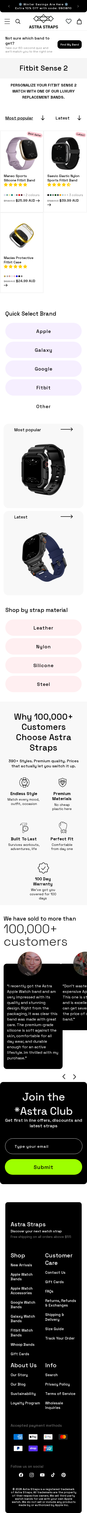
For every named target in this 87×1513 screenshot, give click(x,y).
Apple (43, 331)
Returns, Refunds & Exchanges (60, 1302)
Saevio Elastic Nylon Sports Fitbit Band (63, 177)
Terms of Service (60, 1393)
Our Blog (18, 1384)
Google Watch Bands (23, 1304)
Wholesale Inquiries (54, 1405)
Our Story (19, 1374)
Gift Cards (20, 1353)
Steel (43, 684)
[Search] (18, 21)
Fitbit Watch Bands (22, 1332)
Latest (63, 118)
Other (43, 406)
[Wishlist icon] (68, 21)
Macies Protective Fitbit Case (18, 259)
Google (43, 368)
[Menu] (7, 21)
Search (51, 1374)
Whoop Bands (23, 1344)
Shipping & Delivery (54, 1316)
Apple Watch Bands (22, 1276)
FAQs (49, 1291)
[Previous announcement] (9, 6)
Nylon (43, 646)
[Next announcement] (78, 6)
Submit (43, 1166)
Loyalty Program (25, 1402)
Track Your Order (60, 1337)
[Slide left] (63, 1076)
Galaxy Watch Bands (23, 1318)
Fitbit (43, 387)
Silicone (43, 665)
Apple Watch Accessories (22, 1290)
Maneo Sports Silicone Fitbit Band (19, 177)
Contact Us (55, 1272)
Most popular (19, 118)
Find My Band (69, 44)
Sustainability (23, 1393)
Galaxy (43, 349)
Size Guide (54, 1328)
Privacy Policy (57, 1384)
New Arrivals (21, 1264)
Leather (43, 627)
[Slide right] (74, 1076)
